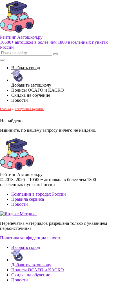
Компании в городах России (38, 194)
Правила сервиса (27, 199)
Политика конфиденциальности (31, 237)
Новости (19, 204)
